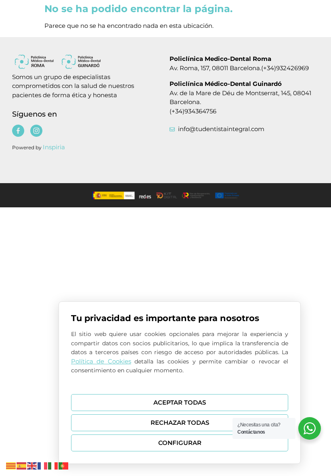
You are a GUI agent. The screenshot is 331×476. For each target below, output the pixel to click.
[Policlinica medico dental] (79, 61)
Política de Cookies (101, 361)
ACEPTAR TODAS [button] (179, 402)
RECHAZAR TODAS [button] (180, 422)
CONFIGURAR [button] (179, 443)
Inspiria (54, 147)
